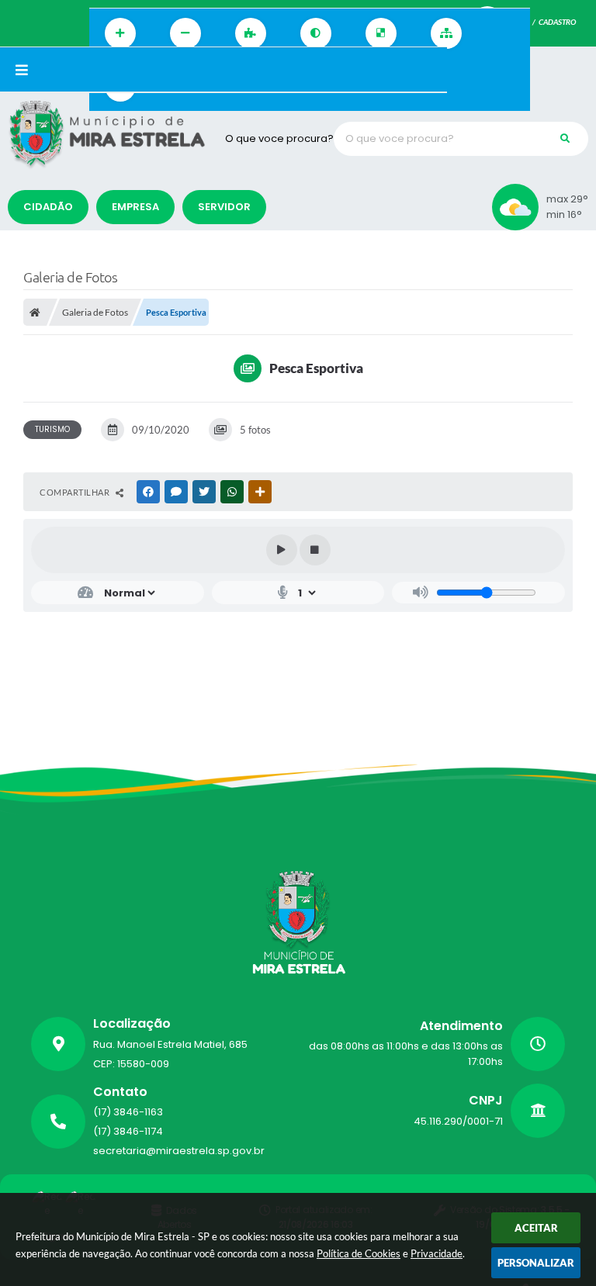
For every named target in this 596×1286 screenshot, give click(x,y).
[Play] (281, 549)
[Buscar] (564, 139)
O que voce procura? (279, 138)
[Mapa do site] (446, 33)
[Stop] (315, 549)
